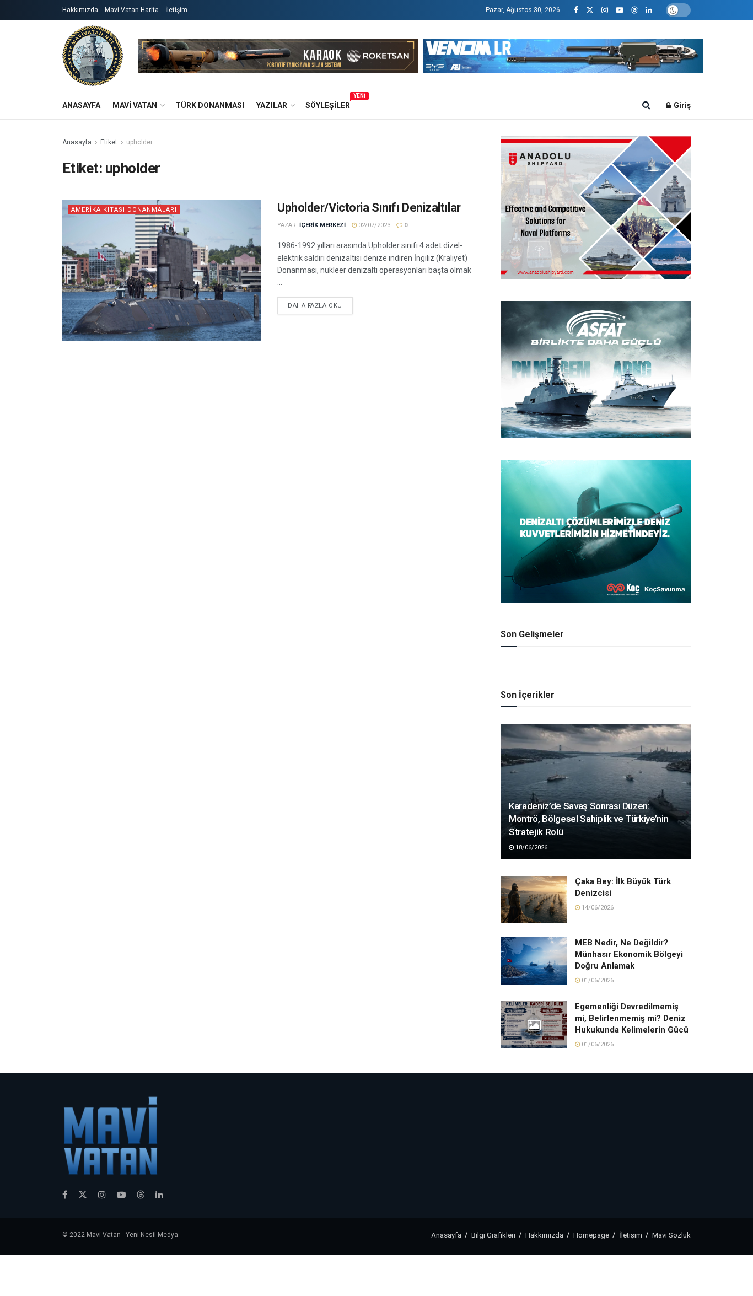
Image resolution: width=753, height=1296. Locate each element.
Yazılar (271, 105)
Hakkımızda (80, 10)
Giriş (681, 105)
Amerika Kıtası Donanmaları (124, 209)
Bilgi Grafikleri (493, 1235)
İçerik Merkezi (322, 225)
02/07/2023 (373, 225)
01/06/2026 (597, 980)
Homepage (591, 1235)
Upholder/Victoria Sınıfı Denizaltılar (369, 207)
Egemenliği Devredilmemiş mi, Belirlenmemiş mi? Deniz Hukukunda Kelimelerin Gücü (632, 1018)
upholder (139, 142)
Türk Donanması (209, 105)
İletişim (176, 10)
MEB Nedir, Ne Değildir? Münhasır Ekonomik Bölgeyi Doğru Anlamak (629, 954)
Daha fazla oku (315, 305)
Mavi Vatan (134, 105)
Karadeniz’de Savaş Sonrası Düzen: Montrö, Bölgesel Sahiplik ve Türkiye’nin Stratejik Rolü (588, 819)
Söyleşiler (327, 104)
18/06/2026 (530, 847)
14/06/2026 (597, 907)
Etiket (108, 142)
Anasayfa (81, 105)
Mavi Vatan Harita (132, 10)
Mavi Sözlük (671, 1235)
